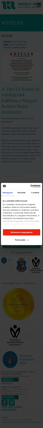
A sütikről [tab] (35, 193)
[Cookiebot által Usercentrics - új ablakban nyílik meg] (30, 186)
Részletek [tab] (21, 193)
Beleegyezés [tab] (8, 193)
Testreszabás (20, 240)
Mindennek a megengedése (21, 232)
